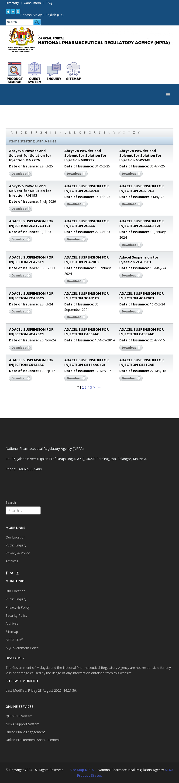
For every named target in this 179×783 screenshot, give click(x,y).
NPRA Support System (22, 724)
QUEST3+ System (19, 716)
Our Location (15, 537)
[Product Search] (15, 72)
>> (99, 387)
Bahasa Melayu (32, 15)
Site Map (77, 770)
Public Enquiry (16, 545)
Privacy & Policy (18, 553)
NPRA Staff (14, 640)
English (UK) (55, 15)
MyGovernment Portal (22, 648)
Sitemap (12, 631)
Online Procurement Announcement (33, 739)
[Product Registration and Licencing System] (34, 72)
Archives (12, 561)
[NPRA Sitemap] (73, 72)
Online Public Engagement (25, 732)
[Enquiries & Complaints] (54, 72)
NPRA (169, 770)
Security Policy (16, 615)
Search (11, 502)
